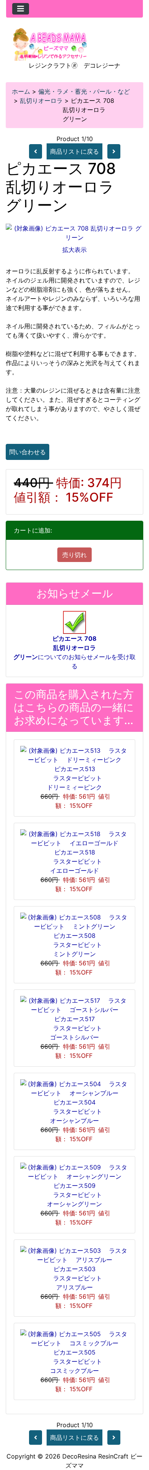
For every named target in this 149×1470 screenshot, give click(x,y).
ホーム (21, 91)
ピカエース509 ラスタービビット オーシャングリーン (77, 1195)
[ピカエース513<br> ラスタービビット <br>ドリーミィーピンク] (74, 755)
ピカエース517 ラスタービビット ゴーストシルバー (77, 1028)
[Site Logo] (50, 43)
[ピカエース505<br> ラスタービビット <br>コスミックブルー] (74, 1338)
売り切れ (74, 555)
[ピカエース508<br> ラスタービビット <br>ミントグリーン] (74, 921)
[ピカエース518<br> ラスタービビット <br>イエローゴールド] (74, 838)
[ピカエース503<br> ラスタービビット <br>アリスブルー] (74, 1255)
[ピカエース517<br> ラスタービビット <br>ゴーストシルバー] (74, 1005)
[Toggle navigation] (20, 9)
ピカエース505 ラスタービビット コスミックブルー (77, 1361)
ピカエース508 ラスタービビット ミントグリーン (77, 945)
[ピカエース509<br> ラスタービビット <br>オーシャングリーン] (74, 1171)
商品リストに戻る (74, 151)
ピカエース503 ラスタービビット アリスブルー (77, 1278)
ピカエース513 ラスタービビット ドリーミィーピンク (77, 778)
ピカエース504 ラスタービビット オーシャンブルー (77, 1111)
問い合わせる (27, 452)
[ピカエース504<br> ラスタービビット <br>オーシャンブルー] (74, 1088)
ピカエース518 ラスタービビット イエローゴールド (77, 861)
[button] (135, 1432)
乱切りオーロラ (41, 100)
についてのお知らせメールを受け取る (74, 652)
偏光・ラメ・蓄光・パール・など (84, 91)
